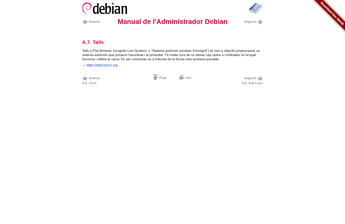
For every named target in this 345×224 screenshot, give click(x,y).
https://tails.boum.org (102, 65)
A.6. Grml (91, 80)
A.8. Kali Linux (252, 80)
